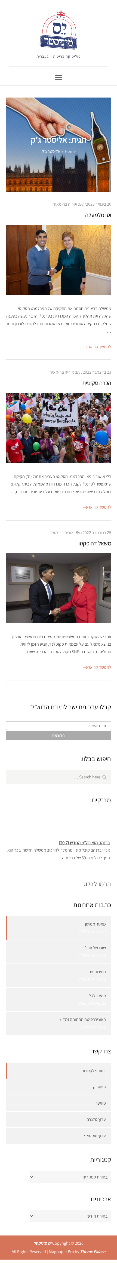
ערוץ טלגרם (96, 1119)
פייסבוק (99, 1087)
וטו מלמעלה (98, 215)
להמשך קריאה (99, 347)
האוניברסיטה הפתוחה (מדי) (83, 1019)
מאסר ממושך (95, 924)
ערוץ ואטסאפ (95, 1135)
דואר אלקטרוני (93, 1070)
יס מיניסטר (42, 1243)
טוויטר (101, 1103)
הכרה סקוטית (96, 383)
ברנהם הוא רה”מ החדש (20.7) (84, 841)
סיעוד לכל (97, 995)
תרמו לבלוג (97, 883)
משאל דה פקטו (94, 543)
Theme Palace (92, 1251)
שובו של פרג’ (95, 948)
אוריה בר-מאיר (65, 204)
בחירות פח (97, 972)
